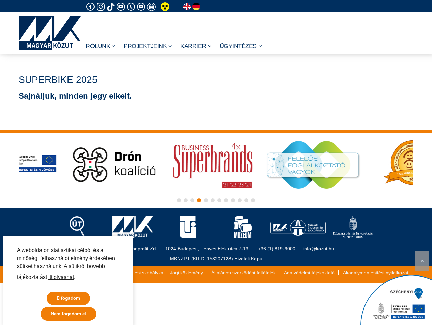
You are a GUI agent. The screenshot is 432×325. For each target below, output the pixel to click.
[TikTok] (112, 7)
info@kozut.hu (318, 248)
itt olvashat (61, 277)
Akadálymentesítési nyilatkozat (375, 272)
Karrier (193, 46)
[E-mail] (142, 7)
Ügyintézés (238, 46)
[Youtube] (122, 7)
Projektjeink (145, 46)
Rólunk (98, 46)
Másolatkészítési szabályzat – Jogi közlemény (154, 272)
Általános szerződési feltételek (243, 272)
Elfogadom (68, 298)
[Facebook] (91, 7)
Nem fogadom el (68, 314)
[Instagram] (102, 7)
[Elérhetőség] (132, 7)
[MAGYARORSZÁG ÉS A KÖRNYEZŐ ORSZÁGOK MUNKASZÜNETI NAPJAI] (152, 7)
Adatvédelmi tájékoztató (309, 272)
